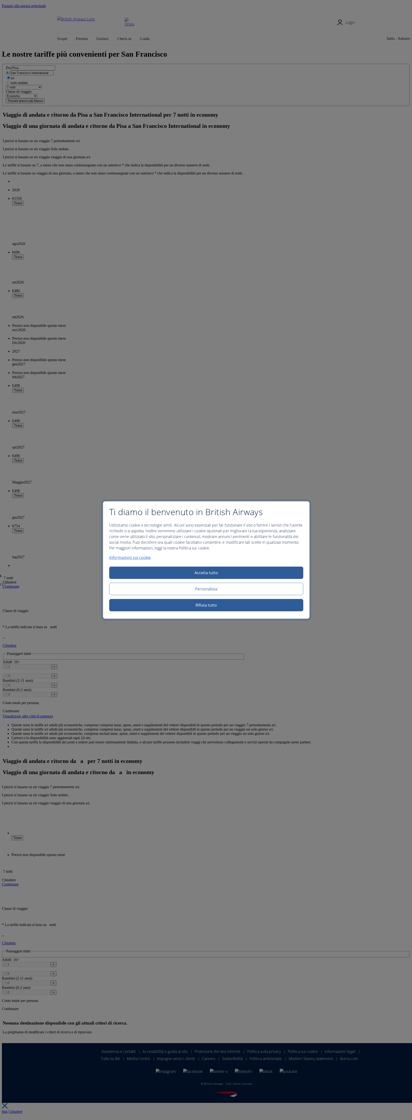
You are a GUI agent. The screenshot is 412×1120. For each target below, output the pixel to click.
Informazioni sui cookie (130, 557)
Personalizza (206, 589)
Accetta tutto (206, 572)
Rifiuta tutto (206, 605)
